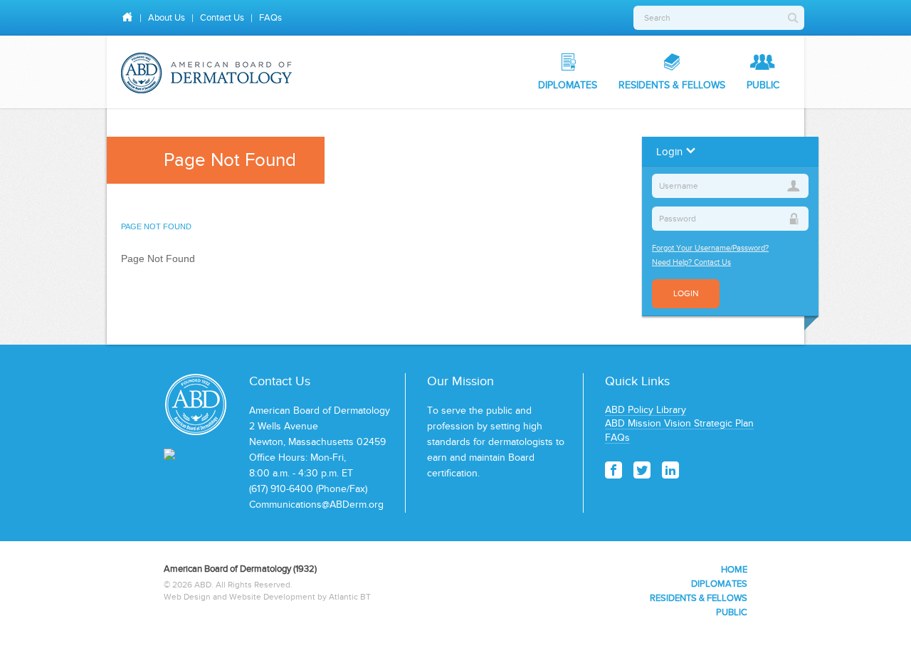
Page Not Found (156, 226)
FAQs (270, 17)
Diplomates (567, 85)
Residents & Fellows (671, 85)
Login (685, 293)
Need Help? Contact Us (691, 262)
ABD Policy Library (645, 409)
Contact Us (222, 17)
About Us (166, 17)
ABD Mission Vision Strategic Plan (679, 423)
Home (734, 569)
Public (763, 85)
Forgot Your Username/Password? (710, 248)
